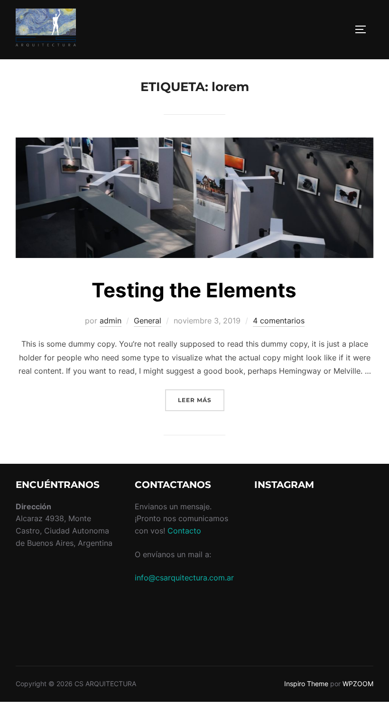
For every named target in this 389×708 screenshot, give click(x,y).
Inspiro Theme (306, 684)
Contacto (184, 530)
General (147, 320)
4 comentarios (279, 320)
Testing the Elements (194, 290)
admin (110, 320)
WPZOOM (358, 684)
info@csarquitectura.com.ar (184, 577)
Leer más (201, 400)
